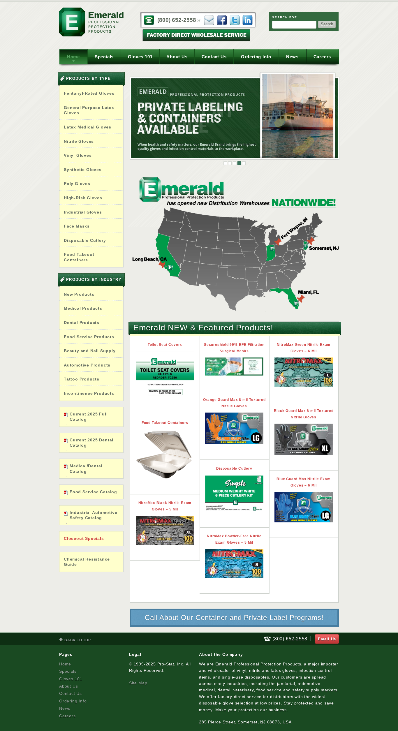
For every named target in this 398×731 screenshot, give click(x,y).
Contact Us (214, 56)
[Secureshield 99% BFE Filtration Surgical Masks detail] (234, 366)
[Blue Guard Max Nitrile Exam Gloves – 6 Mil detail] (303, 507)
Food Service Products (89, 336)
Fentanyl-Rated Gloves (89, 93)
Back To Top (75, 640)
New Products (79, 294)
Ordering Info (256, 56)
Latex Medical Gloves (87, 127)
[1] (225, 163)
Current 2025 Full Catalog (89, 417)
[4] (239, 163)
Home (73, 56)
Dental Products (81, 322)
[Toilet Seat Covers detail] (165, 374)
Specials (104, 56)
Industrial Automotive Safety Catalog (93, 515)
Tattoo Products (81, 379)
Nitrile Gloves (79, 141)
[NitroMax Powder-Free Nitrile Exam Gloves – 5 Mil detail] (234, 563)
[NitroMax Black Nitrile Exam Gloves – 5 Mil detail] (165, 530)
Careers (322, 56)
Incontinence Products (89, 393)
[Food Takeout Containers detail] (165, 453)
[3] (234, 163)
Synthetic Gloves (83, 169)
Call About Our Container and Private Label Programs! (234, 617)
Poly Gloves (77, 183)
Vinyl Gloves (78, 155)
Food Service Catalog (93, 491)
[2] (230, 163)
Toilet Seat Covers (165, 345)
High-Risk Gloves (83, 197)
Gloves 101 (140, 56)
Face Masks (77, 226)
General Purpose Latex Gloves (89, 110)
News (292, 56)
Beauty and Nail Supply (90, 350)
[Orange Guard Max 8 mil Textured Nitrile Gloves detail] (234, 428)
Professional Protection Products (91, 21)
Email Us (327, 639)
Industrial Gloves (83, 212)
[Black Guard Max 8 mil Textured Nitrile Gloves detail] (303, 439)
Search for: (285, 17)
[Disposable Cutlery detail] (234, 493)
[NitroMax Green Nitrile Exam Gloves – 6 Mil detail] (303, 372)
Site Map (138, 683)
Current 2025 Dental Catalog (91, 443)
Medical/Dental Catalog (86, 469)
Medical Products (83, 308)
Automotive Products (87, 365)
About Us (176, 56)
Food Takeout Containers (79, 257)
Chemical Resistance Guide (87, 562)
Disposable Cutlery (85, 240)
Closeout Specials (84, 538)
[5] (244, 163)
